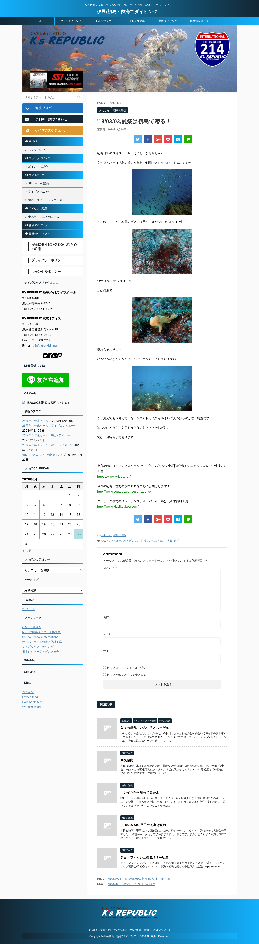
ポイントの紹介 (38, 166)
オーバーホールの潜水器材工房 (42, 641)
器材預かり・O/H (200, 21)
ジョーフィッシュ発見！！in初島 (144, 857)
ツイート (28, 609)
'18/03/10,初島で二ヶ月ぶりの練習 (131, 884)
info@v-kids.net (46, 346)
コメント (110, 567)
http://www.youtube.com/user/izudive (124, 491)
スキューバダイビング (124, 540)
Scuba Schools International (40, 637)
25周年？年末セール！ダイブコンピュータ (49, 425)
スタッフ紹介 (36, 149)
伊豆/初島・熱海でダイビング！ (129, 11)
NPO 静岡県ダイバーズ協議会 (41, 632)
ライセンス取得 (135, 21)
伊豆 (153, 540)
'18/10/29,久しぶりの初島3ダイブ (44, 454)
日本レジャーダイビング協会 (40, 651)
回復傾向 (126, 760)
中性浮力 (144, 540)
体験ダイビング (168, 21)
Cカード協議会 (31, 627)
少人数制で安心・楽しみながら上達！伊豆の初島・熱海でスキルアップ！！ (129, 929)
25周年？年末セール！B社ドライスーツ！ (49, 435)
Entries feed (30, 697)
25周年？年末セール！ (36, 420)
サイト (107, 650)
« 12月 (27, 551)
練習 (176, 540)
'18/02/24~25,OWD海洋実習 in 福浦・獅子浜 (139, 879)
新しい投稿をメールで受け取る (126, 674)
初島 (160, 540)
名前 (106, 617)
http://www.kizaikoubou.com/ (118, 506)
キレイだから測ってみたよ (139, 792)
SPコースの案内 (38, 183)
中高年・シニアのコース (43, 216)
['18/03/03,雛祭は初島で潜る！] (178, 139)
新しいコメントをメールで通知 (126, 667)
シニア (105, 540)
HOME (38, 21)
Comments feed (32, 702)
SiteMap (29, 671)
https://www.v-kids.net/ (114, 476)
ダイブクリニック (39, 191)
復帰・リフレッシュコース (45, 200)
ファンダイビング (70, 21)
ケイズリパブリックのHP (38, 646)
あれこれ (106, 535)
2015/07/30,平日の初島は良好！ (145, 825)
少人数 (168, 540)
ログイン (28, 692)
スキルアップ (103, 21)
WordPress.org (32, 706)
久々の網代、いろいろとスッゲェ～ (146, 728)
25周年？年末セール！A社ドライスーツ (47, 445)
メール (107, 634)
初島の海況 (119, 535)
